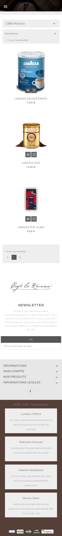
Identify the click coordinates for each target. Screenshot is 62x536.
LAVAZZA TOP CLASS (31, 227)
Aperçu (34, 90)
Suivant (20, 257)
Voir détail (28, 90)
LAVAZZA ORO (31, 162)
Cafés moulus (15, 23)
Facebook (30, 391)
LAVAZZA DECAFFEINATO (31, 98)
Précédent (7, 257)
